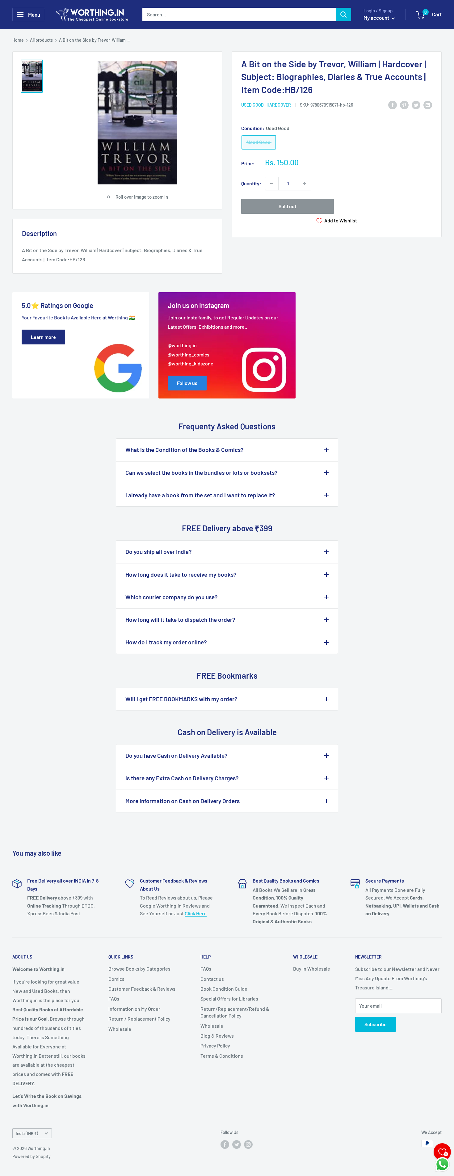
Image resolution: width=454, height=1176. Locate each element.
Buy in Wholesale (311, 969)
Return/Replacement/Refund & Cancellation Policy (234, 1012)
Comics (116, 979)
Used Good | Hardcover (266, 104)
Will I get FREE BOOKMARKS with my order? (181, 698)
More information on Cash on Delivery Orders (182, 800)
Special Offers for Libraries (229, 998)
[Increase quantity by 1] (304, 183)
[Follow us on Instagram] (248, 1144)
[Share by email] (427, 104)
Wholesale (119, 1029)
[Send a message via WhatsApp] (442, 1164)
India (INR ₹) (27, 1133)
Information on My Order (134, 1009)
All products (41, 40)
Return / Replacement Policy (139, 1019)
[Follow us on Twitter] (236, 1144)
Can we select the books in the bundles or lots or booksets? (201, 472)
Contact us (212, 979)
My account (377, 18)
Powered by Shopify (31, 1156)
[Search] (343, 14)
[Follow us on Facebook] (225, 1144)
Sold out (287, 206)
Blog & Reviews (217, 1036)
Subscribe (375, 1024)
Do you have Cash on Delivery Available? (176, 755)
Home (18, 40)
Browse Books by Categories (139, 969)
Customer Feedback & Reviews (141, 989)
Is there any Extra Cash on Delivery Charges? (182, 778)
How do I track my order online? (166, 642)
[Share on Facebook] (392, 104)
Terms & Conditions (221, 1056)
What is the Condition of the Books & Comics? (184, 449)
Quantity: (251, 183)
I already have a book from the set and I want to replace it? (200, 495)
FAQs (113, 998)
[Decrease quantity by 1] (271, 183)
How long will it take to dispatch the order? (180, 619)
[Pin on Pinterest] (404, 104)
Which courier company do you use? (171, 597)
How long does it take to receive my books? (181, 574)
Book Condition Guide (223, 989)
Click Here (196, 913)
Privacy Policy (215, 1045)
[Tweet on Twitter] (416, 104)
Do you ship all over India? (158, 551)
